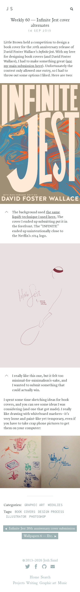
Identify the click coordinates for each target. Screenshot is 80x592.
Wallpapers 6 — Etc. (38, 536)
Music (62, 583)
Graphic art (47, 583)
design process (51, 511)
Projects (19, 583)
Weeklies (55, 505)
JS (10, 9)
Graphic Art (35, 505)
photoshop (37, 516)
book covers (25, 511)
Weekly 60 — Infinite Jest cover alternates (40, 23)
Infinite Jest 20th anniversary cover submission (41, 528)
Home (34, 577)
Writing (32, 583)
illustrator (16, 516)
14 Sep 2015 (40, 31)
